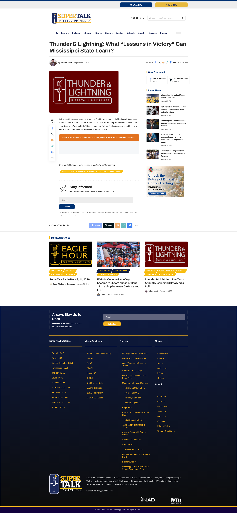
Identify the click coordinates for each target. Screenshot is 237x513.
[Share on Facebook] (155, 62)
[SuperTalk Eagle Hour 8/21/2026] (70, 254)
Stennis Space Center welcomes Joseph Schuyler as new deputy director (174, 123)
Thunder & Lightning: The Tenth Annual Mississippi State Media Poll (164, 283)
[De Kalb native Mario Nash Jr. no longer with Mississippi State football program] (153, 110)
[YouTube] (137, 18)
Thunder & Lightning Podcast (109, 171)
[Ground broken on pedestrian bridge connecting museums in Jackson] (153, 154)
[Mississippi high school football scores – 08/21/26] (153, 98)
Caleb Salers (105, 295)
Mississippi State (68, 171)
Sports (92, 171)
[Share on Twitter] (159, 62)
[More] (174, 62)
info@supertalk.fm (105, 491)
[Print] (170, 62)
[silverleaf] (165, 181)
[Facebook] (131, 18)
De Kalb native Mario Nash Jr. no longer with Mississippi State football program (173, 109)
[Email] (163, 62)
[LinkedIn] (143, 18)
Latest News (104, 270)
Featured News (121, 270)
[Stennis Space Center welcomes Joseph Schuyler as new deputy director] (153, 124)
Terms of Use (86, 212)
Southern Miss (58, 274)
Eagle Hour (56, 270)
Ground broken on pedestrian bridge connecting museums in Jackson (173, 153)
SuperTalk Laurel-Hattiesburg (64, 284)
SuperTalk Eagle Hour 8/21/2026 (69, 279)
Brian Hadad (66, 62)
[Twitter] (134, 18)
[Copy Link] (167, 62)
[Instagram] (140, 18)
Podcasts (82, 171)
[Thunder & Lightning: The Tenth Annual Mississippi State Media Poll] (166, 254)
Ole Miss (102, 274)
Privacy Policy (128, 212)
